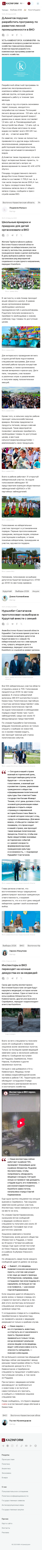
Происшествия (8, 1459)
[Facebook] (16, 35)
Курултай (7, 591)
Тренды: (5, 10)
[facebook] (17, 1446)
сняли (4, 1404)
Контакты (6, 1528)
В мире (5, 1477)
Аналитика (6, 1468)
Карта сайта (7, 1523)
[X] (21, 35)
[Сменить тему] (30, 3)
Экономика (6, 1473)
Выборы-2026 (16, 10)
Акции (35, 591)
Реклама (5, 1532)
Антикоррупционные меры (13, 1505)
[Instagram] (3, 35)
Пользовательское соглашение (15, 1491)
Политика (6, 1464)
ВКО (22, 946)
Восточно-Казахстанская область (19, 203)
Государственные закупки (13, 1509)
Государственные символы (13, 1500)
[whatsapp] (7, 35)
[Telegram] (12, 35)
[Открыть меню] (38, 3)
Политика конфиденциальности (15, 1496)
